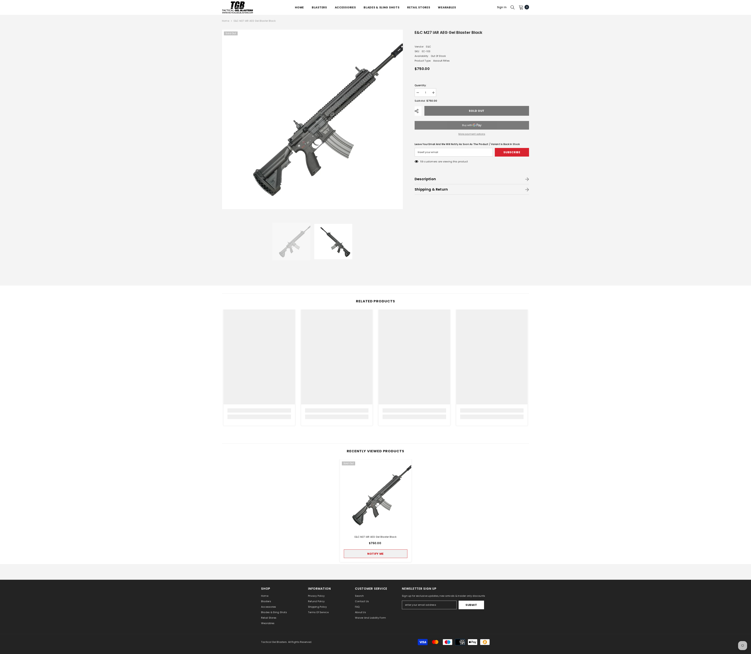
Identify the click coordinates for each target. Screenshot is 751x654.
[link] (259, 410)
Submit (471, 605)
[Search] (512, 7)
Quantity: (421, 85)
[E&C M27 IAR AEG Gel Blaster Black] (375, 495)
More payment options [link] (471, 134)
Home (225, 20)
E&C (428, 46)
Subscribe (511, 152)
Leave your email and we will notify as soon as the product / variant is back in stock (467, 144)
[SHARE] (418, 111)
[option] (312, 119)
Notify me (375, 554)
